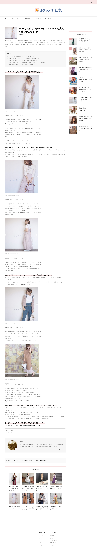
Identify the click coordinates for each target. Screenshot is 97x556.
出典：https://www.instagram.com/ (12, 111)
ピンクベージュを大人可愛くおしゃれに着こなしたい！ (22, 56)
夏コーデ (37, 460)
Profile (60, 449)
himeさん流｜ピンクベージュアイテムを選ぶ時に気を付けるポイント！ (26, 58)
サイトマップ (53, 545)
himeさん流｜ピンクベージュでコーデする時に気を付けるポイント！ (25, 60)
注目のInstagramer (44, 460)
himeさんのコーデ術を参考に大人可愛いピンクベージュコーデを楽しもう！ (27, 62)
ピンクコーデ (26, 460)
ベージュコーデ (32, 460)
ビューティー (40, 542)
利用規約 (52, 538)
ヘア (38, 540)
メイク (39, 538)
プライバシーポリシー (54, 540)
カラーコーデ (16, 460)
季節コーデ (40, 545)
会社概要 (52, 535)
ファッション (10, 460)
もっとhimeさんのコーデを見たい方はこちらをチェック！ (22, 64)
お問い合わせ (53, 542)
